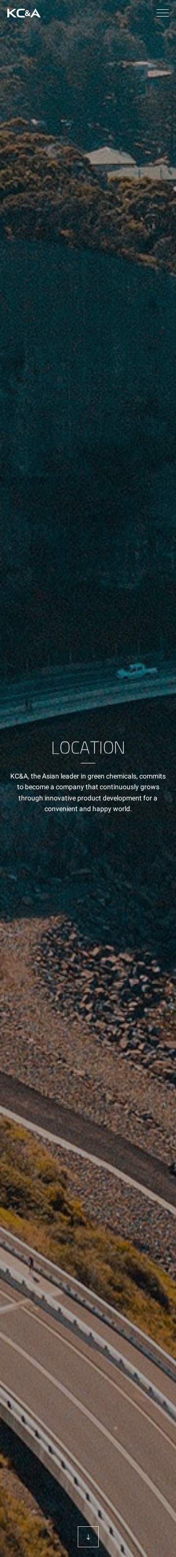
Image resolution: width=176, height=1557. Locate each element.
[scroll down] (88, 1536)
